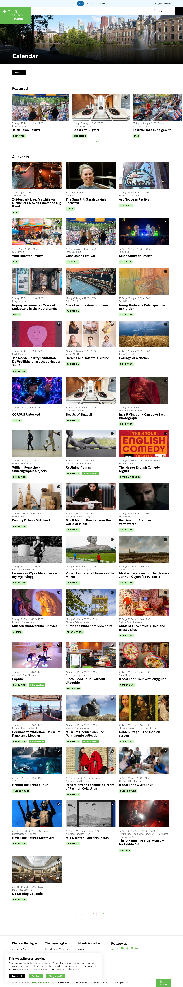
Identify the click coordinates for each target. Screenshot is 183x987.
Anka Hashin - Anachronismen (88, 305)
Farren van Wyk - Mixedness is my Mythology (35, 575)
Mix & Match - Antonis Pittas (87, 837)
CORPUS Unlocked (26, 414)
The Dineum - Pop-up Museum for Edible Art (141, 842)
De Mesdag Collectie (27, 893)
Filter (17, 72)
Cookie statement (62, 982)
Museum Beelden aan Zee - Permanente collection (86, 733)
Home (39, 21)
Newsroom (101, 3)
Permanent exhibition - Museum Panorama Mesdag (36, 733)
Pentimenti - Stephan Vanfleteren (135, 522)
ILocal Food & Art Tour (136, 784)
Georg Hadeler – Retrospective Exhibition (142, 307)
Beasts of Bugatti (85, 129)
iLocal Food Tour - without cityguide (85, 680)
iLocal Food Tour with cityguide (142, 678)
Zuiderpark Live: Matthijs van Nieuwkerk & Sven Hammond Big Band (36, 203)
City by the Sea (19, 949)
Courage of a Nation (134, 357)
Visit (81, 3)
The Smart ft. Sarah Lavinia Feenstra (86, 201)
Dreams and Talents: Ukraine (87, 357)
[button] (96, 141)
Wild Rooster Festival (28, 255)
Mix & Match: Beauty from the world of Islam (88, 522)
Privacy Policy (82, 982)
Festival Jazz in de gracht (152, 129)
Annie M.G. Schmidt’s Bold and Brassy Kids (142, 627)
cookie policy (72, 968)
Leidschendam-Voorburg (56, 949)
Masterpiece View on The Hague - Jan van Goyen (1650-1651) (144, 575)
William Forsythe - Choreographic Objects (29, 469)
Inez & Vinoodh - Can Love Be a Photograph (142, 416)
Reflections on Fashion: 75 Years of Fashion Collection (90, 786)
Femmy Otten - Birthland (31, 520)
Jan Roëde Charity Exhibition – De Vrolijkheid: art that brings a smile (36, 361)
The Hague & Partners (161, 3)
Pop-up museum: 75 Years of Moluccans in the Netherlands (34, 307)
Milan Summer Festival (136, 255)
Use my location (101, 982)
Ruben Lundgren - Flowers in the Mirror (90, 575)
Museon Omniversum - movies (34, 625)
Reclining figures (78, 467)
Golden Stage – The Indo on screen (139, 733)
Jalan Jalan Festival (27, 129)
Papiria (17, 678)
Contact (82, 949)
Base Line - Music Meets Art (33, 837)
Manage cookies (122, 982)
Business (90, 3)
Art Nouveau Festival (134, 199)
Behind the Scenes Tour (30, 784)
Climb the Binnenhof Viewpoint (89, 625)
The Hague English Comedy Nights (139, 469)
